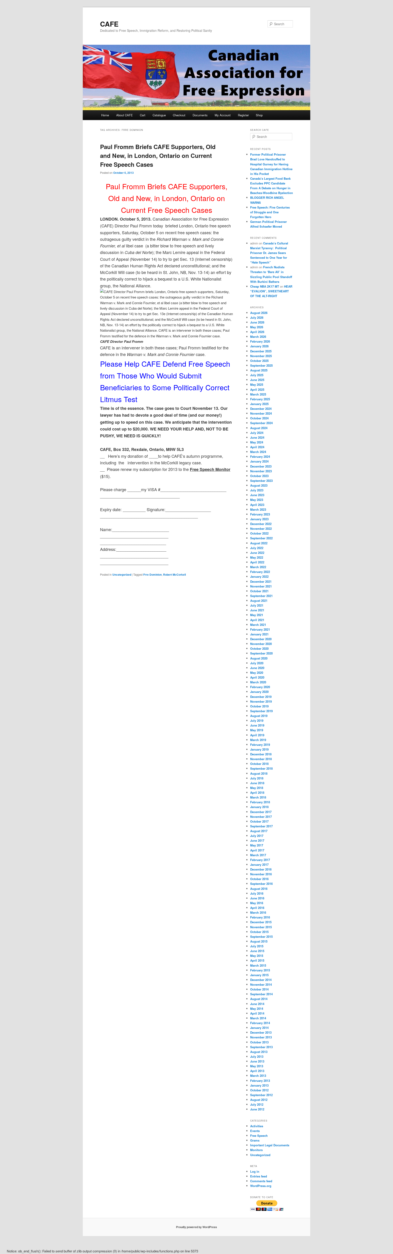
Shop (259, 115)
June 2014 (257, 1004)
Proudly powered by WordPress (196, 1227)
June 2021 (257, 610)
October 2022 (259, 533)
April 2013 (257, 1071)
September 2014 (261, 994)
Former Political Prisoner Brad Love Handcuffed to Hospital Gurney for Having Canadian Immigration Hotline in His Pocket (271, 164)
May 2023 (256, 500)
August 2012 (258, 1099)
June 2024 (257, 437)
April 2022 (257, 562)
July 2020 (256, 663)
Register (243, 115)
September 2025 (261, 365)
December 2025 (261, 351)
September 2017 (261, 826)
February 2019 (260, 744)
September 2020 (261, 653)
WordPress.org (260, 1186)
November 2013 (261, 1037)
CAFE (109, 24)
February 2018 (260, 802)
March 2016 (258, 912)
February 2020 (260, 687)
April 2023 (257, 505)
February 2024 (260, 456)
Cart (142, 115)
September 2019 (261, 711)
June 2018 (257, 783)
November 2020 (261, 644)
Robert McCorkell (174, 574)
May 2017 (256, 845)
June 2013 (257, 1061)
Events (255, 1131)
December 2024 (261, 408)
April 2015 (257, 960)
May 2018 (256, 788)
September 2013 (261, 1047)
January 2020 (259, 691)
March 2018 (258, 797)
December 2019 (261, 696)
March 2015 (258, 965)
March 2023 (258, 509)
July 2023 (256, 490)
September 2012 (261, 1095)
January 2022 (259, 576)
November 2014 (261, 984)
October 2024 (259, 418)
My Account (223, 115)
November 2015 (261, 927)
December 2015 (261, 922)
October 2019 (259, 706)
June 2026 (257, 322)
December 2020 (261, 639)
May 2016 (256, 903)
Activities (256, 1126)
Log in (254, 1171)
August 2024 (258, 428)
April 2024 (257, 447)
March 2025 (258, 394)
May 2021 (256, 615)
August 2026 (258, 313)
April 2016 (257, 908)
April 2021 (257, 620)
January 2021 (259, 634)
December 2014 (261, 980)
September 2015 (261, 936)
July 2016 (256, 893)
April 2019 (257, 735)
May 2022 (256, 557)
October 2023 (259, 476)
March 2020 (258, 682)
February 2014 (260, 1023)
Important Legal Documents (269, 1145)
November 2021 (261, 586)
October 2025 (259, 360)
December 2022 (261, 524)
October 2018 (259, 763)
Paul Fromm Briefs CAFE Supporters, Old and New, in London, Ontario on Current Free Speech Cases (158, 155)
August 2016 (258, 888)
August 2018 (258, 773)
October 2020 (259, 648)
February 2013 (260, 1080)
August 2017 (258, 831)
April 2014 (257, 1013)
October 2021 (259, 591)
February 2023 (260, 514)
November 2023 (261, 471)
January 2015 (259, 975)
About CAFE (124, 115)
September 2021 (261, 596)
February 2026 (260, 341)
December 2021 (261, 581)
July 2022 (256, 548)
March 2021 (258, 624)
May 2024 (256, 442)
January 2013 (259, 1085)
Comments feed (261, 1181)
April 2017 (257, 850)
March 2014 (258, 1018)
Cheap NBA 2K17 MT (264, 286)
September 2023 (261, 480)
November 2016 (261, 874)
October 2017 (259, 821)
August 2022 (258, 543)
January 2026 (259, 346)
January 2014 (259, 1027)
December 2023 (261, 466)
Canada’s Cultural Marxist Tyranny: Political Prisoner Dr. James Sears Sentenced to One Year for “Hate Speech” (269, 253)
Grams (254, 1140)
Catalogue (159, 115)
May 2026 (256, 327)
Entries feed (258, 1176)
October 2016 (259, 879)
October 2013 (259, 1042)
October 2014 (259, 989)
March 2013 (258, 1075)
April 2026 (257, 332)
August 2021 (258, 600)
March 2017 (258, 855)
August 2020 (258, 658)
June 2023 (257, 495)
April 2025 (257, 389)
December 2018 (261, 754)
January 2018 (259, 807)
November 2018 (261, 759)
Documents (200, 115)
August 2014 (258, 999)
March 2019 (258, 740)
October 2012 (259, 1090)
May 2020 (256, 672)
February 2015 (260, 970)
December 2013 (261, 1032)
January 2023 (259, 519)
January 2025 (259, 404)
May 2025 (256, 384)
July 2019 (256, 720)
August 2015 (258, 941)
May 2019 (256, 730)
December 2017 (261, 812)
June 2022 (257, 552)
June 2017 (257, 840)
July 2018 (256, 778)
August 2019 (258, 716)
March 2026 (258, 336)
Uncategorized (121, 574)
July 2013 (256, 1056)
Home (105, 115)
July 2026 (256, 317)
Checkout (179, 115)
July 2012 (256, 1104)
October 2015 (259, 932)
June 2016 (257, 898)
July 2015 (256, 946)
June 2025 (257, 380)
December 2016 (261, 869)
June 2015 (257, 951)
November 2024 (261, 413)
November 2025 (261, 356)
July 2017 (256, 836)
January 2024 (259, 461)
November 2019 (261, 701)
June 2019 (257, 725)
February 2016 (260, 917)
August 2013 (258, 1052)
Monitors (256, 1150)
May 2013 (256, 1066)
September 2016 (261, 883)
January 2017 (259, 864)
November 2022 (261, 528)
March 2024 (258, 452)
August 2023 (258, 485)
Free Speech (259, 1135)
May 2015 (256, 955)
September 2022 (261, 538)
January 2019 (259, 749)
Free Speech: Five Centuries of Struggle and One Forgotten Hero (270, 212)
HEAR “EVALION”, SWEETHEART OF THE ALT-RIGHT (271, 291)
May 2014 (256, 1008)
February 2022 (260, 572)
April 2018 (257, 792)
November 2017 (261, 816)
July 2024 (256, 432)
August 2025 (258, 370)
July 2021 (256, 605)
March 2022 (258, 567)
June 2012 (257, 1109)
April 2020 (257, 677)
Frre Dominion (152, 574)
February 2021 (260, 629)
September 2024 (261, 423)
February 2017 (260, 860)
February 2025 (260, 399)
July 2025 (256, 375)
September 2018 (261, 768)
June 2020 (257, 668)
